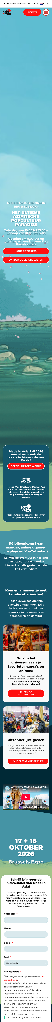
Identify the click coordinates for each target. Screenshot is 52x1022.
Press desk (32, 4)
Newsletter (10, 4)
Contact (21, 4)
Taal (6, 957)
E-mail (8, 943)
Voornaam (10, 914)
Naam (7, 928)
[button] (46, 12)
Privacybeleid (12, 971)
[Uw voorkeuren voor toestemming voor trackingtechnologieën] (4, 1017)
